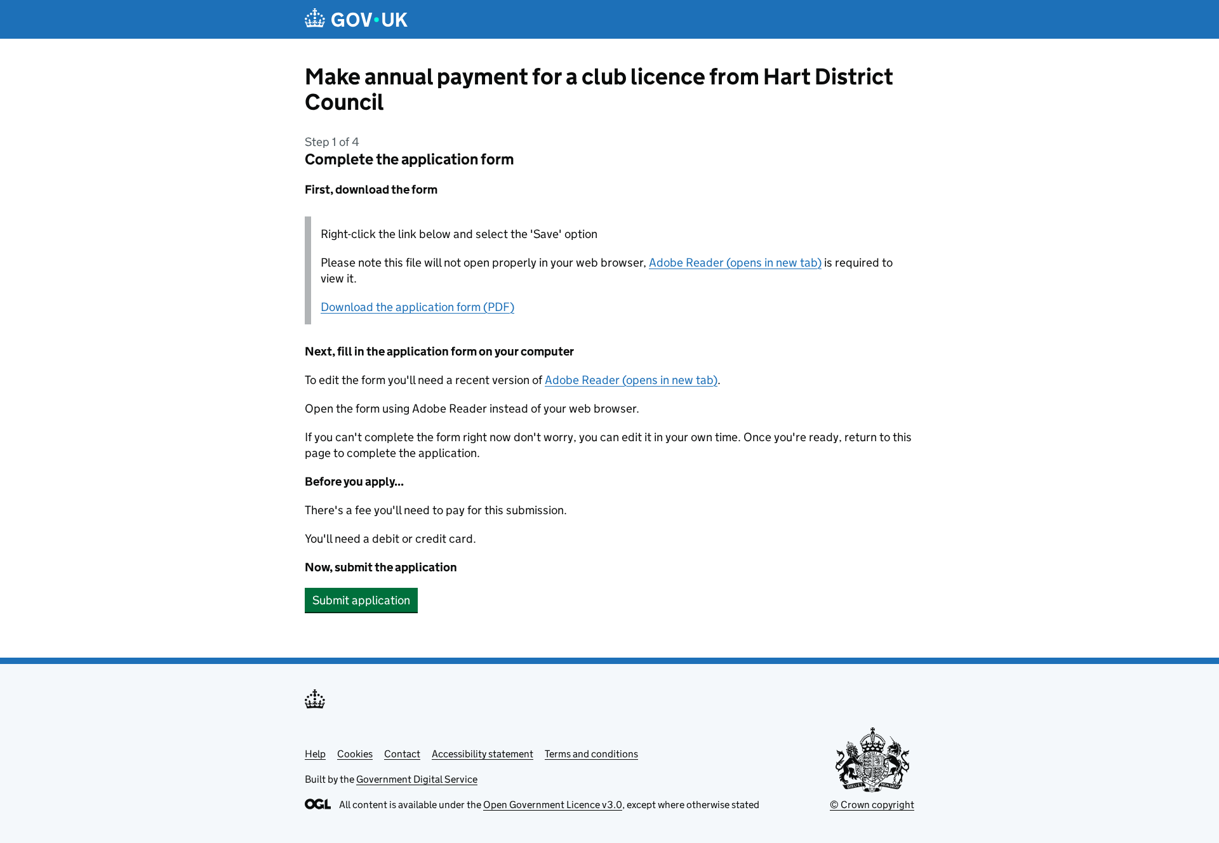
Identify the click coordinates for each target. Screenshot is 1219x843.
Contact (402, 754)
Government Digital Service (416, 779)
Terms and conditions (591, 754)
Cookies (355, 754)
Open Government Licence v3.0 (552, 805)
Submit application (361, 600)
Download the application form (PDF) (417, 307)
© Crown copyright (872, 805)
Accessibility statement (482, 754)
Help (315, 754)
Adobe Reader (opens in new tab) (735, 262)
